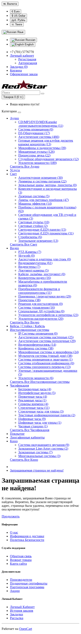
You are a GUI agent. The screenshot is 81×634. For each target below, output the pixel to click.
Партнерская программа (27, 587)
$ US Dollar (18, 15)
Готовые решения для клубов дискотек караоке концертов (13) (45, 142)
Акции (15, 591)
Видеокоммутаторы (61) (35, 263)
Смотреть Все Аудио (24, 166)
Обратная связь (21, 556)
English (29, 44)
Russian (30, 39)
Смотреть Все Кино (24, 459)
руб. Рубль (18, 20)
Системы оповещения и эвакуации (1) (45, 359)
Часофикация (19, 385)
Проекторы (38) (29, 300)
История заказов (21, 610)
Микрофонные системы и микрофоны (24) (48, 352)
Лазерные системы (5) (33, 196)
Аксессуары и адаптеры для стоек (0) (44, 259)
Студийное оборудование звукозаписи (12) (48, 159)
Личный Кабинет (22, 607)
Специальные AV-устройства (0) (41, 311)
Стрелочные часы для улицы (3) (41, 411)
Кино (14, 441)
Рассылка (16, 618)
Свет (13, 174)
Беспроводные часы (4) (34, 389)
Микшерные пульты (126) (36, 151)
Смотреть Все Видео (24, 322)
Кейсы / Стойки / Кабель (27, 326)
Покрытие (17, 433)
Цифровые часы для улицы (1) (39, 422)
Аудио (14, 118)
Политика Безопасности (27, 540)
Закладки (16, 614)
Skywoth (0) (26, 255)
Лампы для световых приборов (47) (43, 200)
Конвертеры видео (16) (34, 278)
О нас (14, 532)
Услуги (15, 170)
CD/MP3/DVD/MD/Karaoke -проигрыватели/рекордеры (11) (40, 123)
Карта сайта (18, 563)
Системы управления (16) (36, 307)
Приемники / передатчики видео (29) (44, 296)
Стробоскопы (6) (30, 237)
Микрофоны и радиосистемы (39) (42, 148)
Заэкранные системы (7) (35, 452)
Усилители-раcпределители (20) (40, 318)
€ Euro (16, 11)
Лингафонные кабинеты (27, 437)
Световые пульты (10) (33, 222)
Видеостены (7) (29, 266)
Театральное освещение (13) (38, 240)
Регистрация (27, 59)
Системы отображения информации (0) (46, 363)
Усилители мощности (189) (37, 163)
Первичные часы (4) (32, 396)
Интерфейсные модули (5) (36, 393)
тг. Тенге (17, 24)
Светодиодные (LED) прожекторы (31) (46, 233)
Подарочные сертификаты (28, 583)
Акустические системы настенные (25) (46, 337)
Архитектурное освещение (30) (40, 177)
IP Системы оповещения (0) (38, 333)
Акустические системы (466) (38, 137)
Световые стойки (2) (33, 226)
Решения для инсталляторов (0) (40, 304)
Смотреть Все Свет (23, 244)
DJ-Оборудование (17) (34, 133)
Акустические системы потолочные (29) (47, 341)
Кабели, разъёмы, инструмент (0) (41, 274)
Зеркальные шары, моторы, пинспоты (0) (47, 185)
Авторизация (27, 63)
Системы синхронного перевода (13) (44, 367)
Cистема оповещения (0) (35, 129)
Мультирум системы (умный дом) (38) (45, 356)
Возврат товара (21, 560)
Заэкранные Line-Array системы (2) (43, 448)
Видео (14, 248)
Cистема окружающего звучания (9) (43, 445)
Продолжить (11, 516)
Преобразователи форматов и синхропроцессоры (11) (39, 290)
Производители (21, 579)
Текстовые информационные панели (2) (46, 415)
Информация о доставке (27, 536)
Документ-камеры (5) (33, 270)
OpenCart (25, 628)
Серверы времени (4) (33, 404)
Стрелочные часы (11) (33, 407)
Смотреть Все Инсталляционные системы (40, 381)
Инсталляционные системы (29, 330)
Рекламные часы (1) (32, 400)
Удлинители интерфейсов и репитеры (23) (48, 315)
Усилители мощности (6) (35, 378)
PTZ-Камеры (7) (29, 252)
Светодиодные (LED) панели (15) (42, 229)
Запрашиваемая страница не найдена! (37, 470)
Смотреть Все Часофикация (29, 430)
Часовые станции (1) (33, 426)
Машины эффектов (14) (35, 203)
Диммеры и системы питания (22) (42, 181)
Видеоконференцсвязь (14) (37, 344)
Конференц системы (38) (35, 348)
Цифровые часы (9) (32, 419)
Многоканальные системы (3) (39, 456)
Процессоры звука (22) (34, 155)
